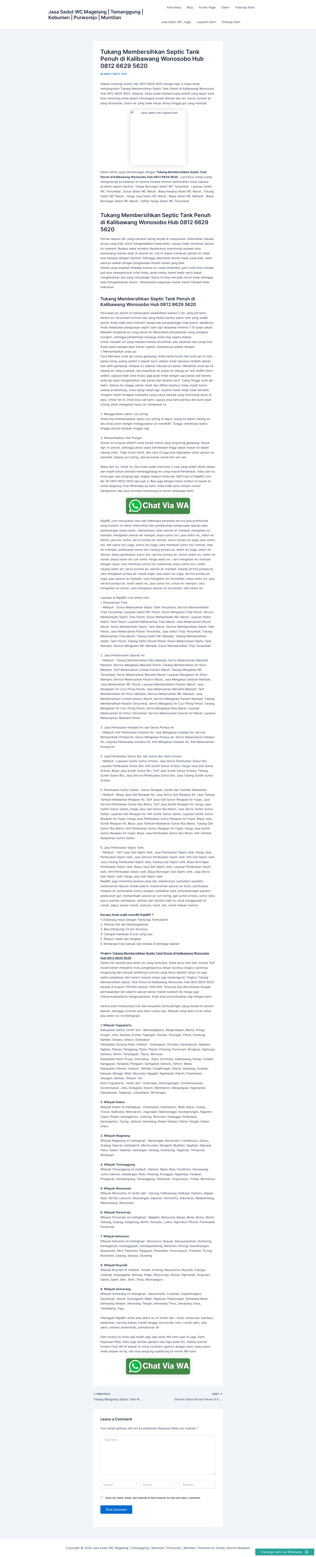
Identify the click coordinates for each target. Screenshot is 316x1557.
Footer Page (207, 7)
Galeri (225, 7)
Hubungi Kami (245, 7)
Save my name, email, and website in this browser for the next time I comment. (153, 1497)
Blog (190, 7)
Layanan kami (206, 22)
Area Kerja (174, 7)
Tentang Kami (230, 22)
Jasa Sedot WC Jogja (176, 22)
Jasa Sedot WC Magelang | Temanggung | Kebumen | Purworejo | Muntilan (95, 14)
